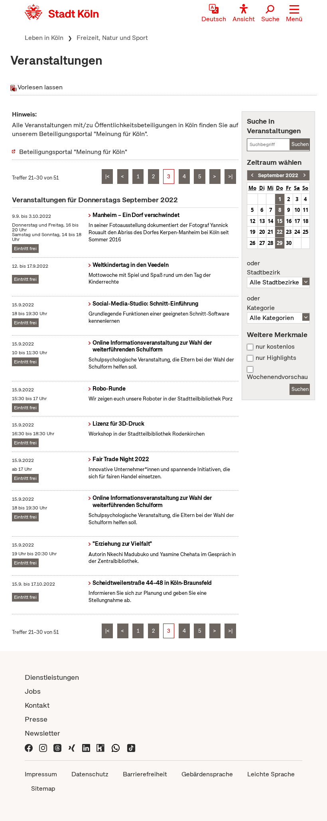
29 (279, 243)
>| (230, 176)
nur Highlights (276, 358)
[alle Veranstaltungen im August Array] (252, 175)
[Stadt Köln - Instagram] (43, 747)
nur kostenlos (275, 346)
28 (270, 243)
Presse (36, 719)
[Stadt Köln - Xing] (72, 747)
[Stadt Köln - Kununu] (100, 747)
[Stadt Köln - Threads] (57, 747)
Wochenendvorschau (277, 377)
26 (252, 243)
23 (289, 231)
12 (252, 221)
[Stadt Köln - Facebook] (29, 747)
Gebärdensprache (207, 774)
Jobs (33, 691)
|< (107, 176)
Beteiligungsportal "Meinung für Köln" (73, 152)
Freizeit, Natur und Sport (112, 38)
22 (279, 231)
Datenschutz (89, 774)
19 (252, 231)
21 (270, 231)
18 (305, 221)
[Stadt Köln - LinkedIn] (86, 747)
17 (297, 221)
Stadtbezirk (263, 268)
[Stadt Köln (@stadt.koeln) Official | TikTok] (131, 747)
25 (305, 231)
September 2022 (278, 175)
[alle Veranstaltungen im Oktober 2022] (304, 175)
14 (270, 221)
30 (289, 243)
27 (262, 243)
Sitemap (43, 788)
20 (262, 231)
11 (305, 209)
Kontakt (37, 705)
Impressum (41, 774)
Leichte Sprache (271, 774)
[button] (294, 14)
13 (262, 221)
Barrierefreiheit (145, 774)
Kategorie (261, 303)
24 (297, 231)
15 (279, 221)
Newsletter (42, 733)
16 (289, 221)
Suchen (300, 144)
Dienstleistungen (52, 677)
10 (297, 209)
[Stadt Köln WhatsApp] (115, 747)
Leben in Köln (44, 38)
